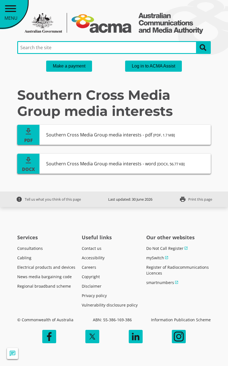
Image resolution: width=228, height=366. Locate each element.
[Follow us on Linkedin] (136, 336)
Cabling (24, 257)
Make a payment (69, 66)
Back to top (215, 353)
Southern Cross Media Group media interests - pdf (110, 135)
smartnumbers (160, 282)
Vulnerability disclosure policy (110, 305)
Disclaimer (91, 286)
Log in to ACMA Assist (153, 66)
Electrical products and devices (46, 267)
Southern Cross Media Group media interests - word (115, 164)
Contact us (91, 248)
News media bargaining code (44, 276)
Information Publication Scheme (181, 319)
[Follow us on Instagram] (179, 336)
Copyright (91, 276)
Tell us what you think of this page (48, 199)
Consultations (30, 248)
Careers (89, 267)
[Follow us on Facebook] (49, 336)
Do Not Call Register (165, 248)
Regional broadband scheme (44, 286)
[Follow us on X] (92, 336)
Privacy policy (94, 295)
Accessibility (93, 257)
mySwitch (155, 257)
